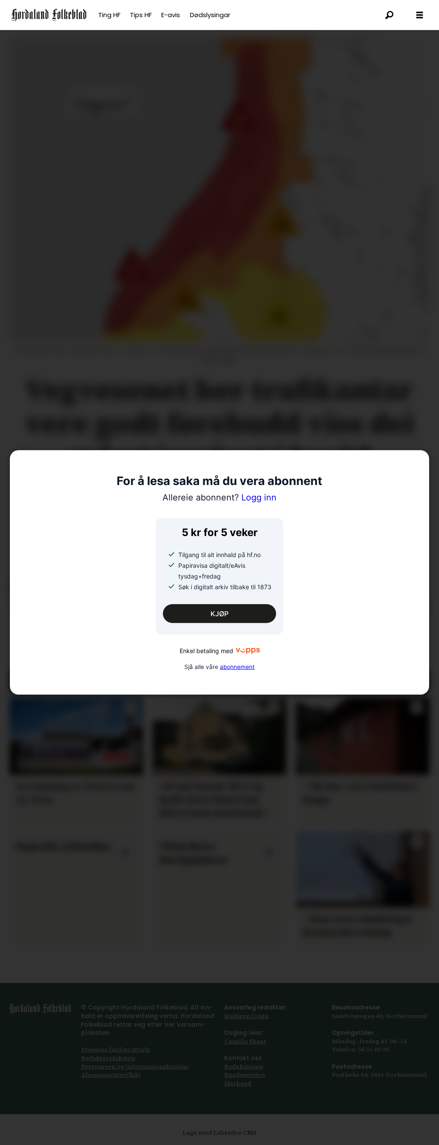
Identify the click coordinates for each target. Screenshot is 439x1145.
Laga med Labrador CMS (219, 1132)
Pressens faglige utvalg (115, 1049)
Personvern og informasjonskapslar (135, 1066)
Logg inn (219, 497)
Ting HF (109, 14)
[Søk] (390, 15)
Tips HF (141, 14)
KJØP (219, 613)
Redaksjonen (243, 1066)
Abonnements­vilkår (111, 1074)
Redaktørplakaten (108, 1058)
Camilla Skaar (245, 1041)
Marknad (237, 1083)
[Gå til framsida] (49, 15)
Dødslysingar (210, 14)
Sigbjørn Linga (246, 1016)
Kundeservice (244, 1074)
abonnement (237, 666)
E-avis (170, 14)
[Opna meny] (420, 15)
